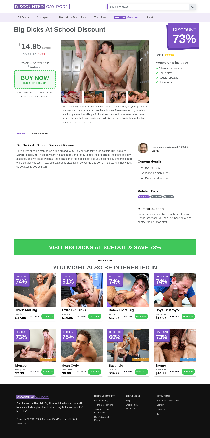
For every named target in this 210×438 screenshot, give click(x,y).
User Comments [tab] (39, 133)
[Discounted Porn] (42, 6)
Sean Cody (70, 365)
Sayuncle (116, 365)
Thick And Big (26, 310)
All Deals (23, 17)
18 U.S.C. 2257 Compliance (101, 411)
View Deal (48, 316)
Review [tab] (21, 133)
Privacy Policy (101, 400)
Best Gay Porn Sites (73, 17)
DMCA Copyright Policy (102, 418)
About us (161, 409)
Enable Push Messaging (132, 406)
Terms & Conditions (103, 405)
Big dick (145, 197)
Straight (151, 17)
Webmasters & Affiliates (168, 400)
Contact (160, 405)
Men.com (22, 365)
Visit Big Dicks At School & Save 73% (105, 247)
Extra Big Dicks (74, 310)
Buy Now (34, 316)
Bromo (161, 365)
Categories (44, 17)
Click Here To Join (35, 79)
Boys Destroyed (168, 310)
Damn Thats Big (121, 310)
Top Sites (100, 17)
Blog (128, 400)
